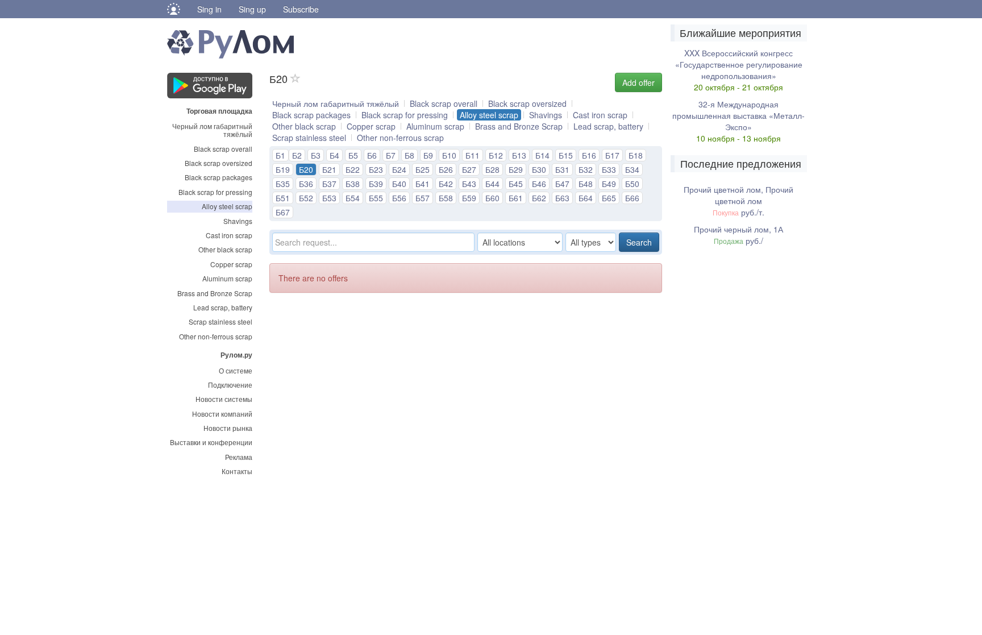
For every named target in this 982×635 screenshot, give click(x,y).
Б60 (492, 198)
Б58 (446, 198)
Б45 (516, 183)
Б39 (376, 183)
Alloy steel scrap (227, 206)
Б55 (376, 198)
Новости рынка (227, 428)
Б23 (376, 169)
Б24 (399, 169)
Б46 (539, 183)
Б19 (283, 169)
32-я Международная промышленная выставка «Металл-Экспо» (738, 115)
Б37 (329, 183)
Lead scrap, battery (222, 307)
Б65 (609, 198)
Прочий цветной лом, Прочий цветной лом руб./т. (738, 201)
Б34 (632, 169)
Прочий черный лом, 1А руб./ (738, 234)
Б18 (636, 155)
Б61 (516, 198)
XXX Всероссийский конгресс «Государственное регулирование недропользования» (738, 64)
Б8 (409, 155)
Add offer (638, 82)
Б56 (399, 198)
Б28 (492, 169)
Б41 (422, 183)
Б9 (428, 155)
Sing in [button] (209, 9)
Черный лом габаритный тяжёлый (212, 130)
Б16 (589, 155)
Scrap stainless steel (220, 321)
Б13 (519, 155)
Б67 (283, 212)
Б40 (399, 183)
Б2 (297, 155)
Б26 (446, 169)
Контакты (237, 471)
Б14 (542, 155)
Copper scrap (231, 264)
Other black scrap (225, 249)
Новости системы (223, 399)
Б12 (496, 155)
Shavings (237, 221)
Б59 (469, 198)
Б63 (562, 198)
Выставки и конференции (211, 442)
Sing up (252, 9)
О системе (235, 370)
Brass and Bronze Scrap (214, 293)
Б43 (469, 183)
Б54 (353, 198)
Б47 (562, 183)
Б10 (449, 155)
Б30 (539, 169)
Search (639, 242)
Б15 (566, 155)
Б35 (283, 183)
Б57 (422, 198)
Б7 (391, 155)
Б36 (306, 183)
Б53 (329, 198)
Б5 (353, 155)
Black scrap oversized (218, 163)
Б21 (329, 169)
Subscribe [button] (301, 9)
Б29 (516, 169)
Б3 (316, 155)
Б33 (609, 169)
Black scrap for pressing (215, 192)
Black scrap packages (218, 177)
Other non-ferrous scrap (215, 336)
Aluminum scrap (227, 278)
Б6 (372, 155)
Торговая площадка (219, 110)
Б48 (586, 183)
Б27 (469, 169)
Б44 (492, 183)
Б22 (353, 169)
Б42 (446, 183)
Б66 (632, 198)
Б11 (472, 155)
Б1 (280, 155)
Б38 (353, 183)
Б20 (306, 169)
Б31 (562, 169)
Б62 (539, 198)
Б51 (283, 198)
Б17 (612, 155)
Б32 (586, 169)
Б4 (334, 155)
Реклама (238, 457)
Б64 (586, 198)
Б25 (422, 169)
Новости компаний (222, 413)
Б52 (306, 198)
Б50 (632, 183)
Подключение (230, 384)
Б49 (609, 183)
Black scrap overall (223, 148)
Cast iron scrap (229, 235)
